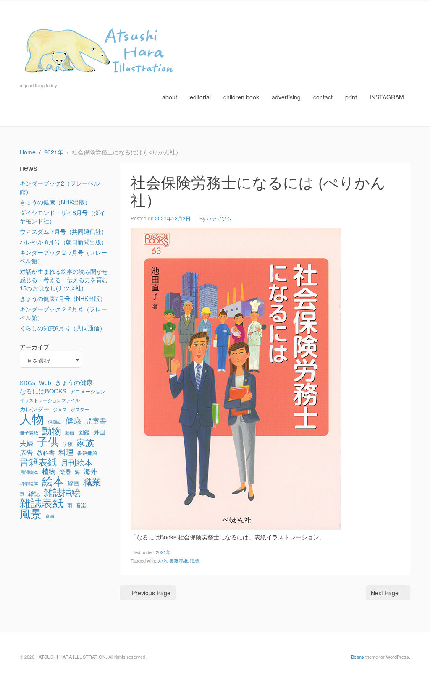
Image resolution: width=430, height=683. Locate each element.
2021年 (163, 552)
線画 (73, 483)
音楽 (81, 505)
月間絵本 (29, 472)
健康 (73, 420)
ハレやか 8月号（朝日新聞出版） (63, 242)
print (351, 97)
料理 (65, 452)
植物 (48, 471)
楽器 (65, 471)
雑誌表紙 (41, 502)
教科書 (46, 452)
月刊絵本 (76, 462)
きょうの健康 (74, 382)
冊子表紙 (29, 432)
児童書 (96, 420)
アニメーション (87, 391)
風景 (31, 513)
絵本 (53, 480)
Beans (357, 656)
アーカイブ (34, 347)
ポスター (80, 409)
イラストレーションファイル (50, 400)
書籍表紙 (178, 560)
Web (45, 382)
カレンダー (34, 409)
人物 (162, 560)
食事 (50, 516)
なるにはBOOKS (43, 391)
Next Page (385, 593)
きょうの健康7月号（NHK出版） (63, 298)
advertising (286, 97)
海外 (90, 471)
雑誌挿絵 (62, 492)
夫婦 (26, 443)
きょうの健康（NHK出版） (55, 202)
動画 (69, 432)
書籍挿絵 (87, 453)
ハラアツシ (219, 218)
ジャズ (60, 409)
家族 (85, 442)
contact (323, 97)
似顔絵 (55, 422)
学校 (68, 443)
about (169, 97)
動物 (51, 430)
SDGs (27, 382)
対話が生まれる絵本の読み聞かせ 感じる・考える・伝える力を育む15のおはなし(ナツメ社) (64, 279)
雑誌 (34, 493)
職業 (194, 560)
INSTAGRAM (387, 97)
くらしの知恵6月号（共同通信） (62, 328)
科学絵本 (29, 483)
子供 (48, 441)
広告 (26, 452)
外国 (99, 432)
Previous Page (151, 593)
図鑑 (84, 432)
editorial (200, 97)
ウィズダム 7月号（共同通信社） (63, 231)
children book (241, 97)
